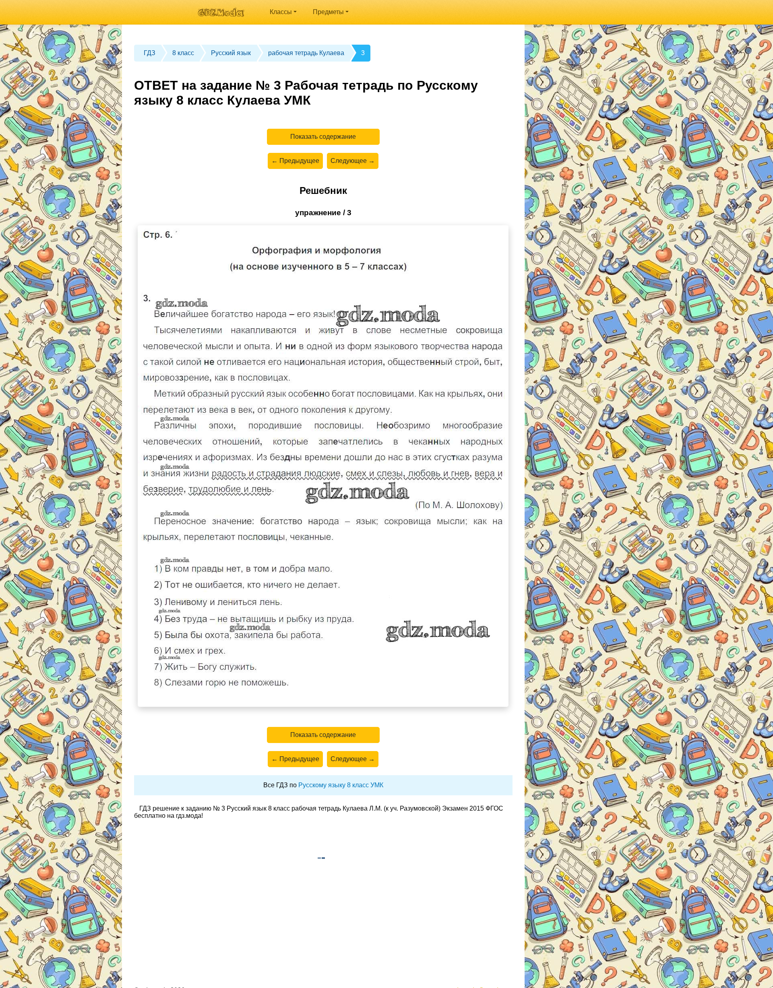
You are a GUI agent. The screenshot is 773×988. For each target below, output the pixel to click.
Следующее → (353, 160)
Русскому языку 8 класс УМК (340, 785)
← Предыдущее (295, 160)
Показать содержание (323, 136)
